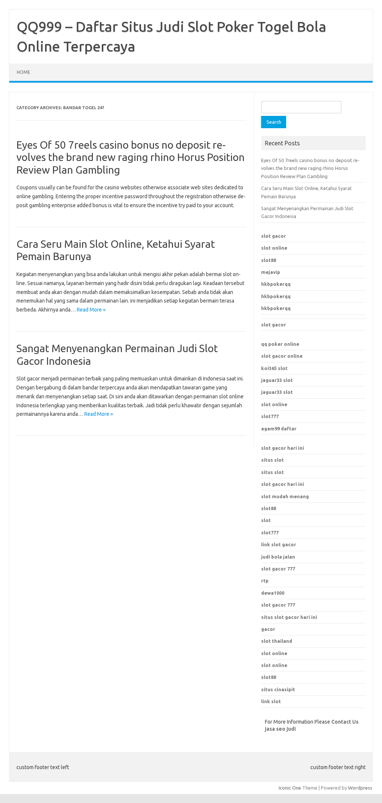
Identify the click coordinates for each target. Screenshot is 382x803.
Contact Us (344, 722)
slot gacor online (282, 355)
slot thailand (276, 641)
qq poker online (280, 344)
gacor (268, 629)
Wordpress (360, 787)
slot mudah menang (285, 496)
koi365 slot (274, 368)
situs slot (272, 459)
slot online (274, 247)
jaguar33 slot (277, 380)
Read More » (91, 310)
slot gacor (273, 235)
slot (266, 520)
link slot (271, 701)
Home (23, 72)
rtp (265, 580)
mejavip (270, 272)
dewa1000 (272, 592)
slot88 (268, 260)
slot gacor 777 (278, 604)
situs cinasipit (278, 689)
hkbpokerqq (276, 284)
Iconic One (290, 787)
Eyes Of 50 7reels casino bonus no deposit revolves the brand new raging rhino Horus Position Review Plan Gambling (130, 157)
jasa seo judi (280, 729)
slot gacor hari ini (282, 447)
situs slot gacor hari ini (289, 617)
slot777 (270, 416)
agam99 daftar (279, 428)
